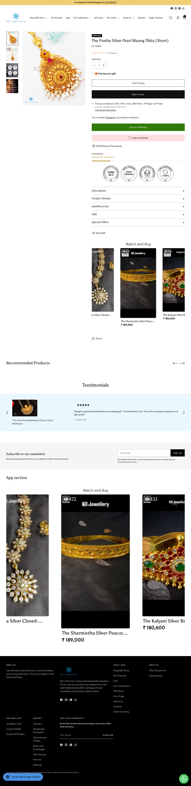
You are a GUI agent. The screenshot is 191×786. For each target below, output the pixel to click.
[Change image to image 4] (12, 86)
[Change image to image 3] (12, 70)
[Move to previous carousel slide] (175, 363)
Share (99, 338)
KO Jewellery (26, 772)
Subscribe (108, 735)
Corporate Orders (15, 734)
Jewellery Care (13, 723)
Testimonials (155, 675)
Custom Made (13, 729)
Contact (37, 723)
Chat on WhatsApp (138, 127)
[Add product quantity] (103, 65)
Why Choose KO (157, 670)
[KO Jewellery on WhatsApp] (183, 8)
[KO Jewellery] (16, 18)
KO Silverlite (119, 675)
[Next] (135, 2)
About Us (118, 701)
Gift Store (118, 691)
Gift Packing (39, 754)
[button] (96, 285)
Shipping (110, 117)
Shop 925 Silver (121, 670)
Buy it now (138, 94)
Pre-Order (118, 696)
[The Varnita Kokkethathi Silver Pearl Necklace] (37, 408)
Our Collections (121, 686)
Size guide (100, 233)
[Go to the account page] (177, 18)
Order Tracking (121, 711)
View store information (105, 110)
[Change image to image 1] (12, 39)
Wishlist (117, 706)
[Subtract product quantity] (94, 65)
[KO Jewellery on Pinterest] (179, 8)
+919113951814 (111, 2)
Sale (115, 680)
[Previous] (56, 2)
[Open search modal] (171, 18)
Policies (37, 759)
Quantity (96, 59)
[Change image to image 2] (12, 54)
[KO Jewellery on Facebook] (171, 8)
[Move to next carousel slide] (182, 363)
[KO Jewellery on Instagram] (175, 8)
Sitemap (37, 764)
